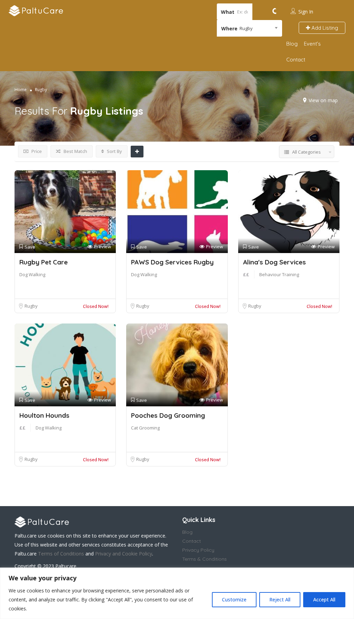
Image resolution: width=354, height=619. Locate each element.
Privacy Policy (198, 550)
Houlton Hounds (44, 415)
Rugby (31, 306)
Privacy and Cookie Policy (123, 553)
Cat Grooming (145, 428)
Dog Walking (32, 274)
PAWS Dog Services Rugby (172, 262)
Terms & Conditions (204, 559)
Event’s (312, 43)
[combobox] (249, 28)
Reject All (279, 599)
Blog (292, 43)
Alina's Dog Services (274, 262)
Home (21, 90)
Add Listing (324, 28)
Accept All (324, 599)
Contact (295, 59)
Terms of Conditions (61, 553)
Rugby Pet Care (43, 262)
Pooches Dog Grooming (168, 415)
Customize (234, 599)
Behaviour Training (279, 274)
